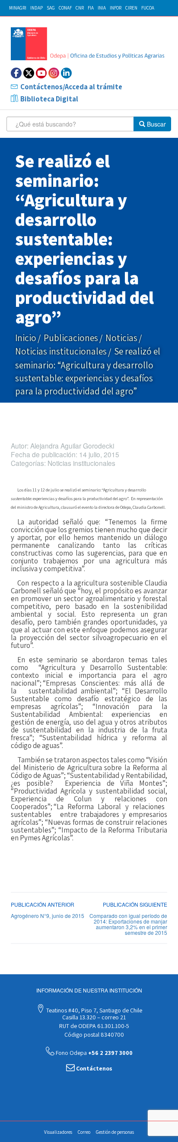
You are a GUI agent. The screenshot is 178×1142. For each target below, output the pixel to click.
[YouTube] (41, 73)
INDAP (36, 8)
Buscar (155, 124)
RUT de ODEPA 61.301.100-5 (93, 1026)
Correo (84, 1132)
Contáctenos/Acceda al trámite (71, 86)
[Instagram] (53, 73)
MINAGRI (17, 8)
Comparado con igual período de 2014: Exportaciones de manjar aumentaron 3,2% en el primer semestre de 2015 (128, 924)
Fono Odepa (93, 1053)
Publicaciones (71, 338)
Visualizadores (58, 1132)
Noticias (121, 338)
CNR (80, 8)
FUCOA (147, 8)
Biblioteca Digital (49, 99)
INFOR (115, 8)
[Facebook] (16, 73)
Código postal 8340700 (93, 1034)
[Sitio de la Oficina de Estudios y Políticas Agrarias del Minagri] (89, 43)
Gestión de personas (115, 1132)
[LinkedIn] (66, 73)
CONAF (65, 8)
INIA (102, 8)
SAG (51, 8)
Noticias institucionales (61, 351)
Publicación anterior (42, 904)
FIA (91, 8)
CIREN (131, 8)
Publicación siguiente (135, 904)
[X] (28, 73)
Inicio (25, 338)
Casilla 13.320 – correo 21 (93, 1017)
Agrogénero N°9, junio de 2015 (47, 915)
